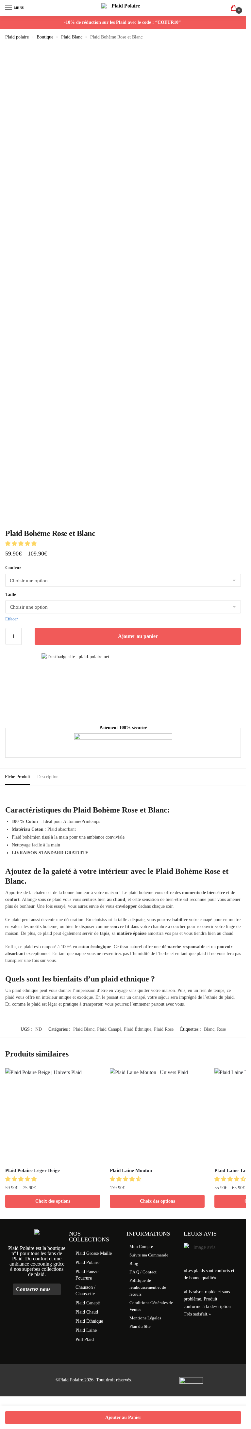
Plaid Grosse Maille (93, 1253)
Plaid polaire (17, 37)
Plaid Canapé (109, 1029)
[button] (21, 543)
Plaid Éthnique (137, 1029)
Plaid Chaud (86, 1312)
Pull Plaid (84, 1339)
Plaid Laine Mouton (131, 1170)
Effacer (11, 618)
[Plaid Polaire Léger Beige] (52, 1115)
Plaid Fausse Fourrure (86, 1275)
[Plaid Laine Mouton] (157, 1115)
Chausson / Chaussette (85, 1290)
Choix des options (52, 1201)
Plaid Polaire (87, 1262)
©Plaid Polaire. (70, 1379)
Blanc (209, 1029)
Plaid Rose (164, 1029)
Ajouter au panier (138, 636)
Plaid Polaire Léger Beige (32, 1170)
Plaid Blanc (71, 37)
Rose (221, 1029)
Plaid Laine (86, 1330)
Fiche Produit (17, 776)
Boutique (45, 37)
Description (48, 776)
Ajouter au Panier (123, 1417)
